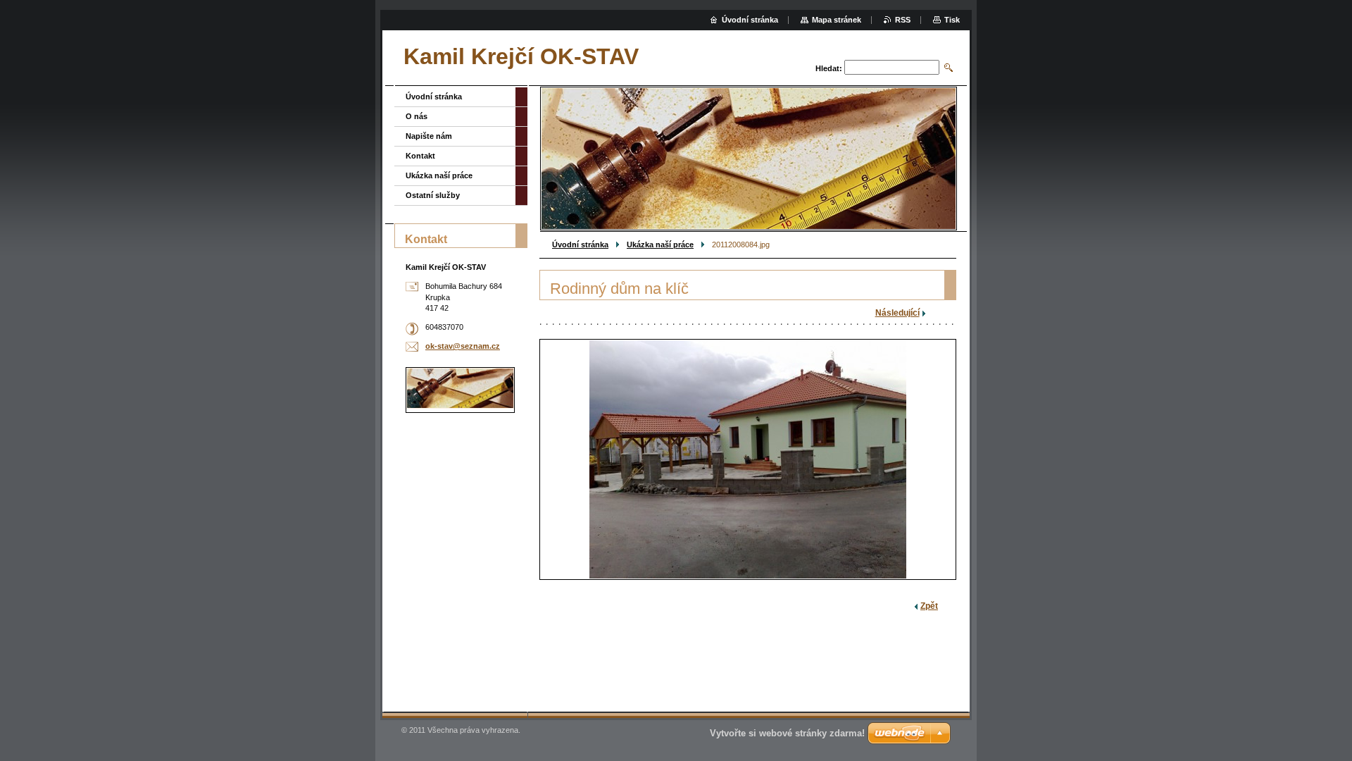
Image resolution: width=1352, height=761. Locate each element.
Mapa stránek (836, 20)
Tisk (952, 20)
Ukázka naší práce (660, 244)
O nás (416, 116)
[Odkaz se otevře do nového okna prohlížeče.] (747, 459)
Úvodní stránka (580, 244)
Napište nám (429, 136)
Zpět (929, 606)
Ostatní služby (433, 195)
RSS (902, 20)
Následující (897, 313)
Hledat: (828, 68)
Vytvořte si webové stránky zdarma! (787, 733)
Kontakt (420, 155)
